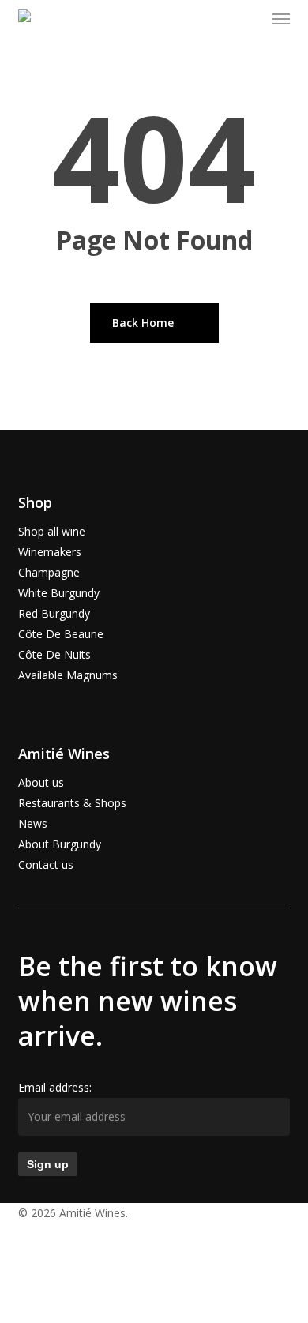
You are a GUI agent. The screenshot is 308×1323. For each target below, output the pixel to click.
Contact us (45, 864)
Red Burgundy (54, 613)
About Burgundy (59, 843)
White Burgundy (59, 592)
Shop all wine (51, 531)
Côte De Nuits (54, 654)
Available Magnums (68, 674)
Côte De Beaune (60, 633)
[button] (281, 19)
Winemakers (49, 551)
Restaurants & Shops (72, 802)
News (32, 823)
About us (41, 782)
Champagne (49, 572)
